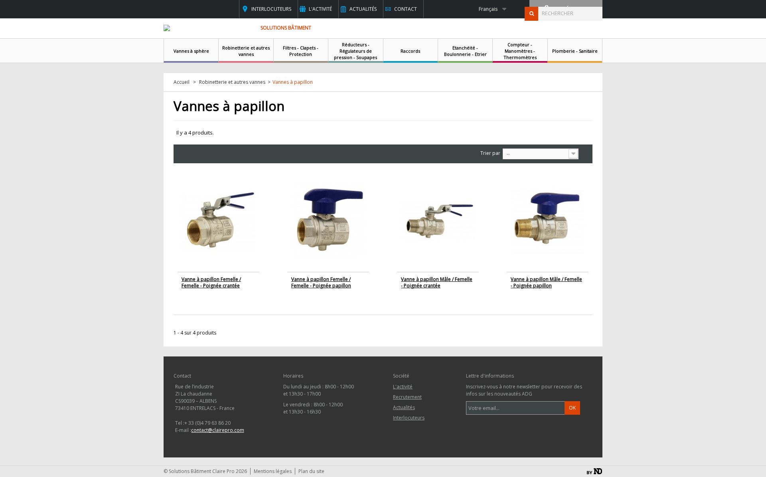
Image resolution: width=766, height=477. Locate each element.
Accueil (182, 82)
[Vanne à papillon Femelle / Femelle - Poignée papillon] (328, 221)
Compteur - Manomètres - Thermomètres (520, 51)
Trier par (490, 153)
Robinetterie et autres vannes (246, 51)
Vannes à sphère (191, 51)
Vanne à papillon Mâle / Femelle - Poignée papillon (546, 282)
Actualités (363, 9)
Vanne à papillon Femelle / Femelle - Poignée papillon (321, 282)
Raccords (410, 51)
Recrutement (407, 397)
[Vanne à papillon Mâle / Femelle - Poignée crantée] (438, 221)
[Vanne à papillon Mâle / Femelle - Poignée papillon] (547, 221)
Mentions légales (273, 471)
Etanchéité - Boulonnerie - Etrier (465, 51)
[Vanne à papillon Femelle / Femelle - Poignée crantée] (218, 221)
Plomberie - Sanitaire (575, 51)
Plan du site (311, 471)
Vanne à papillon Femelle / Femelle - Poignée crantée (211, 282)
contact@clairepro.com (217, 430)
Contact (405, 9)
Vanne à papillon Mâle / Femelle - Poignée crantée (436, 282)
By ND (594, 471)
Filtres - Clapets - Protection (300, 51)
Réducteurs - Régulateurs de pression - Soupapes (355, 51)
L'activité (320, 9)
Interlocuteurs (271, 9)
